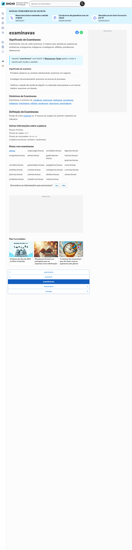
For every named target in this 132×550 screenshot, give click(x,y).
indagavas (13, 103)
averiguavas (68, 100)
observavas (54, 103)
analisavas (57, 100)
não (64, 185)
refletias (33, 103)
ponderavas (43, 103)
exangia (49, 291)
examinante (48, 272)
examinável (48, 286)
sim (57, 185)
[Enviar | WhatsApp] (81, 32)
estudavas (37, 100)
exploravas (47, 100)
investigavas (24, 103)
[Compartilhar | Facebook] (77, 32)
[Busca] (82, 3)
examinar (27, 116)
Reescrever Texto (53, 58)
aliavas (12, 151)
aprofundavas (65, 103)
